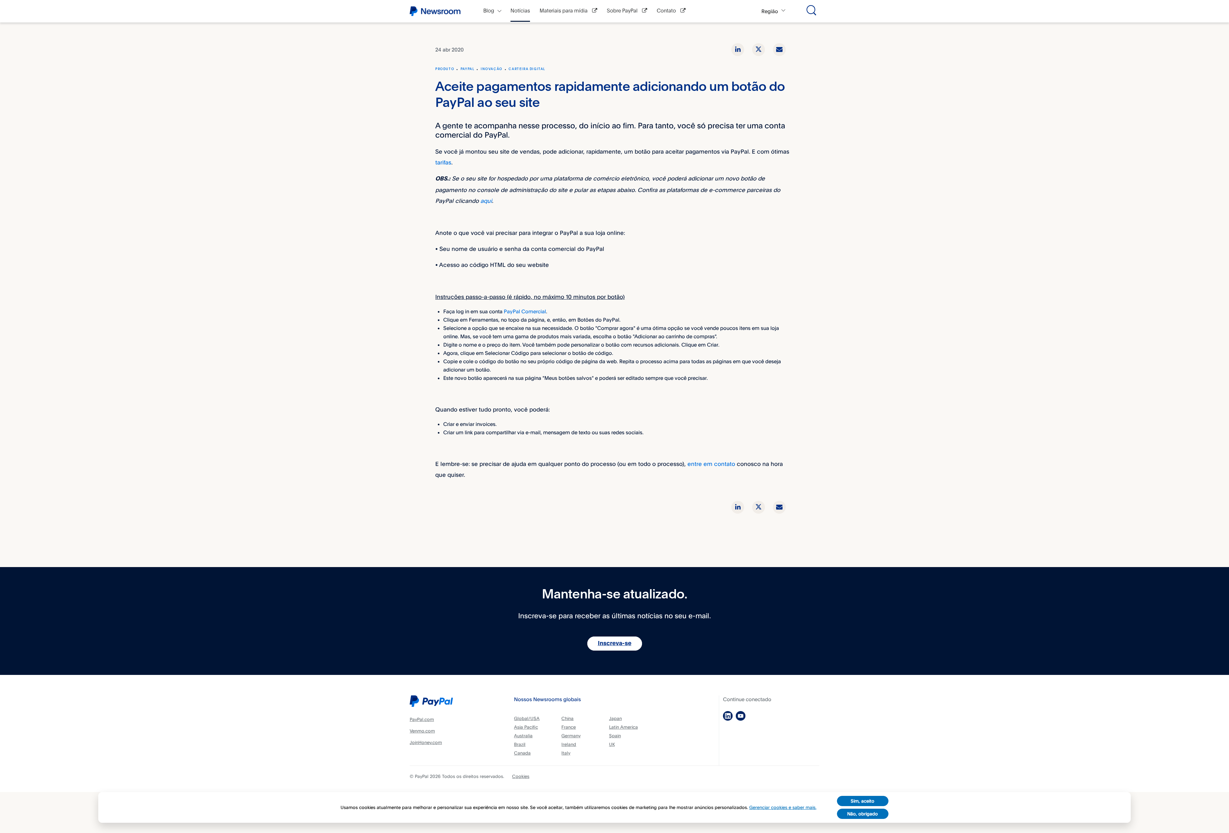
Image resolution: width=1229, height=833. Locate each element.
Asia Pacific (526, 727)
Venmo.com (422, 730)
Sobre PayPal (623, 11)
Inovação (491, 69)
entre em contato (711, 463)
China (567, 718)
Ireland (568, 744)
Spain (615, 735)
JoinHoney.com (426, 742)
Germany (571, 735)
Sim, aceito (862, 801)
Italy (565, 753)
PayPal (468, 69)
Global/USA (527, 718)
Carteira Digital (527, 69)
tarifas (443, 162)
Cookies (520, 776)
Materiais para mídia (564, 11)
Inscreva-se (614, 643)
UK (612, 744)
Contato (667, 11)
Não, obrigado (862, 813)
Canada (522, 753)
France (568, 727)
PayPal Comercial (525, 311)
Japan (615, 718)
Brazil (520, 744)
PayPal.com (422, 719)
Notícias (520, 11)
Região (769, 11)
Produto (444, 69)
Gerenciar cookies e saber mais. (782, 807)
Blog (488, 11)
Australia (523, 735)
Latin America (623, 727)
